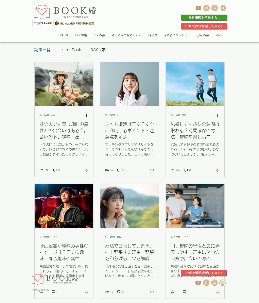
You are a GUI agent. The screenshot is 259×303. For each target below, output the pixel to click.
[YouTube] (198, 8)
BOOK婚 (98, 50)
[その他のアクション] (87, 115)
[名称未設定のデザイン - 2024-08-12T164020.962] (215, 8)
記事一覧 (42, 50)
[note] (206, 8)
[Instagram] (223, 8)
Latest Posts (70, 50)
